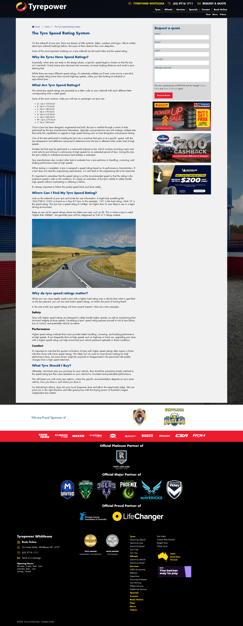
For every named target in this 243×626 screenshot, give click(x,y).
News (215, 14)
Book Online (220, 9)
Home (37, 26)
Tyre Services (135, 582)
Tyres (157, 9)
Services (180, 9)
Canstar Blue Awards (166, 539)
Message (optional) (163, 67)
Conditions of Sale (47, 622)
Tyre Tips (134, 553)
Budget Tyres (162, 543)
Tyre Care (134, 549)
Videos (223, 14)
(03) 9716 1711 (183, 3)
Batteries (133, 573)
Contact (206, 9)
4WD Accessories (137, 569)
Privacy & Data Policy (32, 622)
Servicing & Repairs (138, 579)
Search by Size (136, 543)
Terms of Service (170, 88)
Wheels (168, 9)
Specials (193, 9)
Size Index (161, 536)
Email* (157, 50)
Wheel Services (136, 586)
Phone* (158, 42)
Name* (158, 33)
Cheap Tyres (162, 546)
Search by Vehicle (138, 539)
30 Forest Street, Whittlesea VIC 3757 (41, 547)
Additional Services (138, 589)
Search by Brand (137, 546)
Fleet (208, 14)
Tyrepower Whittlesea (148, 3)
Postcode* (159, 59)
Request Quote (163, 95)
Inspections (134, 576)
